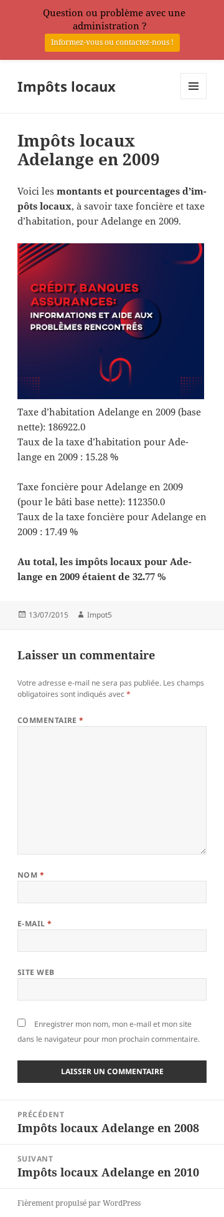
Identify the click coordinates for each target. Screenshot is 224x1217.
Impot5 (99, 614)
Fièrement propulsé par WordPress (79, 1203)
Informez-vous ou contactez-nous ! (112, 42)
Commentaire (50, 720)
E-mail (34, 923)
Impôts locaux (66, 86)
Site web (36, 972)
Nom (30, 875)
